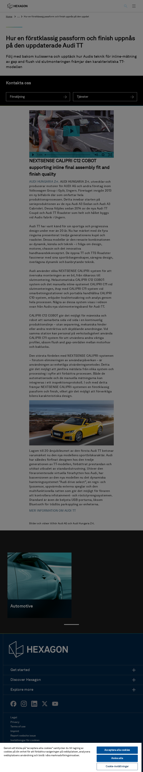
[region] (71, 757)
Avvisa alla (117, 758)
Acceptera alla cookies (117, 750)
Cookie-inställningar (117, 766)
